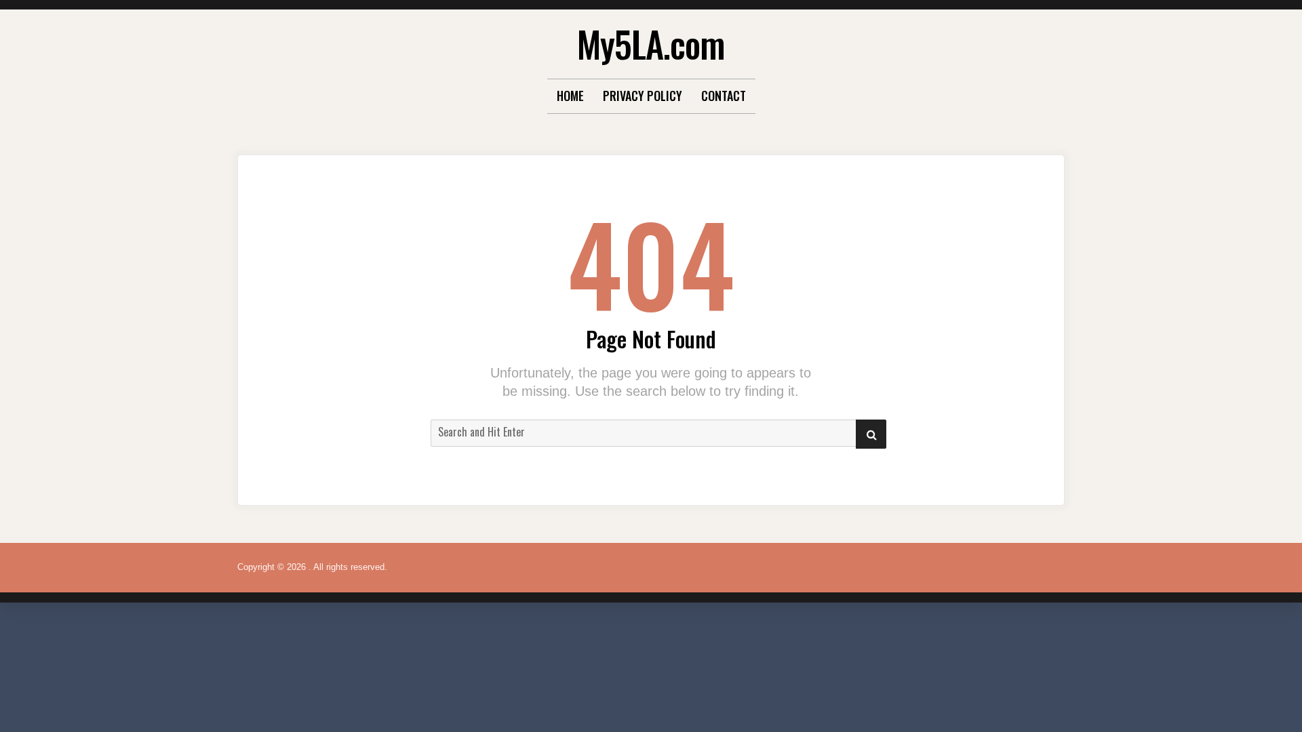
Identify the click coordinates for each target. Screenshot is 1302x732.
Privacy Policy (642, 95)
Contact (723, 95)
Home (570, 95)
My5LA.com (651, 44)
